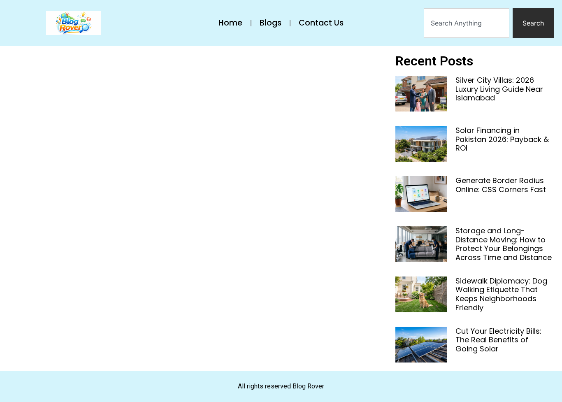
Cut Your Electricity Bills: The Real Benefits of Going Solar (498, 340)
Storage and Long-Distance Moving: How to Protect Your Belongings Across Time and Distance (503, 244)
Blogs (270, 22)
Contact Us (321, 22)
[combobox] (467, 23)
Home (230, 22)
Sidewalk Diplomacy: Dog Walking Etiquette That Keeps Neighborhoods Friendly (501, 294)
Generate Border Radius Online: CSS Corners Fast (500, 185)
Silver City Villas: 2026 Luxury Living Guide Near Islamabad (499, 89)
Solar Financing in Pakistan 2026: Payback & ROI (502, 139)
